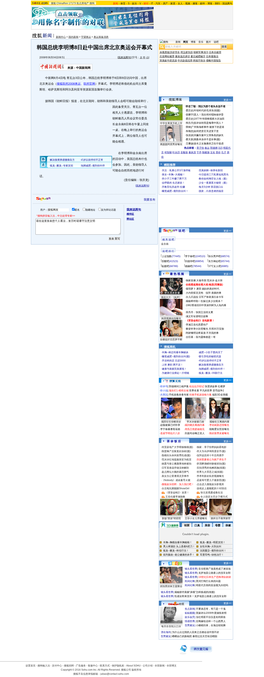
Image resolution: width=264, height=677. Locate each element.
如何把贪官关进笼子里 (206, 131)
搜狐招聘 (69, 665)
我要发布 (149, 199)
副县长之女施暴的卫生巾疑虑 (207, 143)
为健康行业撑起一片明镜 (175, 373)
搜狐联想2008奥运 (69, 83)
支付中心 (57, 665)
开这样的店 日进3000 (174, 360)
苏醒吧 (165, 261)
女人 (180, 3)
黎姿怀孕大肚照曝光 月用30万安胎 (205, 328)
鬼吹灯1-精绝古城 (179, 390)
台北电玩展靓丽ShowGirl (175, 488)
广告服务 (81, 665)
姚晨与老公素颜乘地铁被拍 (176, 463)
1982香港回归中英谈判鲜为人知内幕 (206, 305)
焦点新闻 (190, 608)
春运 (207, 147)
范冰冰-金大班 (215, 280)
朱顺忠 (189, 131)
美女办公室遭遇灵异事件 (175, 476)
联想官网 (89, 83)
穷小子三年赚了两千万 (174, 178)
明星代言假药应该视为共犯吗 (212, 585)
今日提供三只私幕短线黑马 (214, 174)
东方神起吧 (214, 261)
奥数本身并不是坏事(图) (207, 139)
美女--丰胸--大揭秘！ (173, 174)
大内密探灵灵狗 (194, 292)
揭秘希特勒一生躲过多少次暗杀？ (204, 301)
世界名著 (194, 390)
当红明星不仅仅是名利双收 (211, 617)
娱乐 (134, 3)
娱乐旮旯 (190, 617)
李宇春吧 (190, 256)
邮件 (202, 3)
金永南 (165, 243)
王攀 (188, 143)
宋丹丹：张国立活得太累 (199, 312)
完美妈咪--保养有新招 (211, 170)
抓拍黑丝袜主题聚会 (171, 586)
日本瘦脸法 (212, 56)
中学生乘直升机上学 (171, 123)
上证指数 (167, 256)
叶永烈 (176, 152)
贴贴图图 (190, 613)
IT (152, 3)
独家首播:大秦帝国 (196, 280)
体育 (122, 3)
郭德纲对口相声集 (179, 386)
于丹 (199, 152)
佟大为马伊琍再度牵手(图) (211, 451)
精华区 (130, 214)
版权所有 (136, 669)
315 (220, 147)
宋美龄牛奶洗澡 (168, 60)
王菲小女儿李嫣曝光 (196, 518)
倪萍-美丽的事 (213, 292)
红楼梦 (221, 386)
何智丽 (168, 152)
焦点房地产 (83, 3)
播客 (195, 3)
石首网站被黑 (167, 56)
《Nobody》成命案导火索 (176, 480)
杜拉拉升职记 (196, 386)
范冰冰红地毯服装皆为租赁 (176, 459)
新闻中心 (61, 37)
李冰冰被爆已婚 (195, 421)
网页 (185, 41)
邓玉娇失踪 (186, 52)
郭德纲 (214, 147)
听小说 (164, 390)
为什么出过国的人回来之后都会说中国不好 (195, 632)
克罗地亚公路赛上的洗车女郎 (214, 572)
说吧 (216, 41)
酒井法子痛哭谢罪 (220, 518)
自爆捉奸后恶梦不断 (171, 339)
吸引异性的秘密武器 (210, 356)
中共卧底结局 (185, 60)
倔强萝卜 (191, 288)
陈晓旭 (206, 152)
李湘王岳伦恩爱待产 (197, 324)
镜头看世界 (191, 568)
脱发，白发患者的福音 (211, 191)
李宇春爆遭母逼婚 (170, 429)
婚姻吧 (188, 266)
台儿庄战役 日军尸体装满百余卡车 (205, 297)
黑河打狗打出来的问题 (208, 581)
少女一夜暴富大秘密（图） (214, 182)
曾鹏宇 (189, 114)
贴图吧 (165, 266)
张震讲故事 (211, 386)
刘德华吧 (190, 261)
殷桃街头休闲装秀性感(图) (176, 455)
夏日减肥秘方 (198, 56)
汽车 (158, 3)
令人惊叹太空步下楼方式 (214, 496)
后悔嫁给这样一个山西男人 (211, 621)
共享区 (164, 394)
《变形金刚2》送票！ (177, 492)
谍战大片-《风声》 (171, 297)
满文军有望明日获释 (197, 316)
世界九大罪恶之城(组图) (210, 471)
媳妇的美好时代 (210, 288)
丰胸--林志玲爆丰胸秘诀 (175, 352)
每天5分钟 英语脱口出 (211, 186)
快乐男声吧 (214, 256)
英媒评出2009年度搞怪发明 (211, 613)
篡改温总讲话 (182, 56)
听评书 (164, 386)
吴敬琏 (184, 152)
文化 (212, 152)
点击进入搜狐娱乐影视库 (210, 484)
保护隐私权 (118, 665)
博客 (209, 3)
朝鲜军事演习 (200, 52)
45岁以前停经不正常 (210, 360)
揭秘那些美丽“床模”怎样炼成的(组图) (194, 592)
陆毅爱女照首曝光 (219, 429)
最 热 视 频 (177, 274)
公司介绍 (148, 665)
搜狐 (53, 3)
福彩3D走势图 (220, 394)
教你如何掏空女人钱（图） (214, 178)
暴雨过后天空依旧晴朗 (204, 636)
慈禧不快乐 (199, 60)
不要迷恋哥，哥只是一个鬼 (211, 608)
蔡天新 (189, 139)
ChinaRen (62, 3)
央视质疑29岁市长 (170, 52)
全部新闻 (160, 665)
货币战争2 (218, 390)
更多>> (227, 100)
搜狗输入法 (44, 665)
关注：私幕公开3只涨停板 (176, 170)
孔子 (223, 152)
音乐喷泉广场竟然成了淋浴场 (214, 568)
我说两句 (227, 3)
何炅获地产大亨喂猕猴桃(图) (177, 447)
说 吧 (181, 230)
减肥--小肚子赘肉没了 (211, 352)
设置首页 (30, 665)
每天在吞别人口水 (171, 626)
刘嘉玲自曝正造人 (195, 433)
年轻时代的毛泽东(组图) (207, 110)
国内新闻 (73, 37)
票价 (218, 152)
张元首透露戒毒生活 (211, 492)
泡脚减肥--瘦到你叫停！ (212, 368)
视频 (187, 3)
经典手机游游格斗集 (200, 394)
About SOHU (133, 665)
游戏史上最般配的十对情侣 (211, 488)
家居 (172, 3)
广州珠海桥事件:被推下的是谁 (207, 127)
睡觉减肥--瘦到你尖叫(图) (176, 356)
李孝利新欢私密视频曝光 (210, 476)
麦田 (198, 288)
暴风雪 (192, 152)
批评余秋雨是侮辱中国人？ (209, 122)
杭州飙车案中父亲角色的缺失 (207, 135)
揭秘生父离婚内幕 (219, 421)
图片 (208, 41)
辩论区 (130, 218)
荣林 (188, 127)
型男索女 (190, 625)
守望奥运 (86, 37)
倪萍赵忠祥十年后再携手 (210, 455)
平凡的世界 (206, 390)
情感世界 (190, 621)
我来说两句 (124, 57)
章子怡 (200, 147)
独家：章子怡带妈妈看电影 (211, 447)
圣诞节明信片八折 (170, 433)
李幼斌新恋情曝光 (219, 425)
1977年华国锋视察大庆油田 (209, 118)
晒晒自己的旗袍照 (182, 636)
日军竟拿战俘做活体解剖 (175, 467)
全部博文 (172, 665)
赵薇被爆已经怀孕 (170, 425)
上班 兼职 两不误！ (172, 364)
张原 (188, 135)
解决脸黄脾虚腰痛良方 (211, 364)
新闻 (178, 41)
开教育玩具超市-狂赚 (173, 186)
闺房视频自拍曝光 (171, 318)
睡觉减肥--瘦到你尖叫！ (175, 191)
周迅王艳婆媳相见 (195, 429)
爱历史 (189, 110)
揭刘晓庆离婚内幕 (195, 425)
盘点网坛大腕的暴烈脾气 (175, 471)
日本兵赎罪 (215, 52)
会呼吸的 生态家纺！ (173, 182)
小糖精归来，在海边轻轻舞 (211, 625)
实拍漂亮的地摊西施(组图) (211, 467)
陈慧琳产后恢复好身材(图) (176, 451)
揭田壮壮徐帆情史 (171, 421)
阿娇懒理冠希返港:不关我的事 (202, 332)
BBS (217, 3)
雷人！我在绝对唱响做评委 (209, 114)
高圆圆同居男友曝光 (171, 144)
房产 (165, 3)
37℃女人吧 (214, 266)
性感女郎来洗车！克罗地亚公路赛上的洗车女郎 (200, 596)
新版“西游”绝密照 (171, 518)
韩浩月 (189, 122)
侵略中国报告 (213, 60)
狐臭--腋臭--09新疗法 (210, 373)
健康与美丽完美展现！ (174, 368)
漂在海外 (166, 632)
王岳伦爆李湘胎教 (175, 496)
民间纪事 (190, 581)
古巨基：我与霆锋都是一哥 (201, 337)
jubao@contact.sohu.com (114, 673)
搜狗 (92, 3)
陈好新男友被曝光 (219, 433)
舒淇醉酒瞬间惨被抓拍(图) (211, 463)
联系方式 (105, 665)
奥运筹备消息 (101, 37)
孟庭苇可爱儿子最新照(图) (211, 480)
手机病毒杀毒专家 (179, 394)
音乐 (200, 41)
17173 (72, 3)
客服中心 (93, 665)
